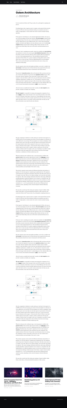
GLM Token (23, 2)
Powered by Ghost (60, 399)
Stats (32, 399)
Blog (7, 2)
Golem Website (16, 2)
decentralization (19, 10)
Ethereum (18, 160)
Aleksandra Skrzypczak (24, 15)
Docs (11, 2)
